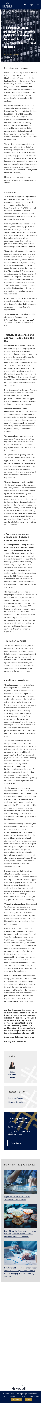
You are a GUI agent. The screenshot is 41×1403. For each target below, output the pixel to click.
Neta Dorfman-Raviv (12, 54)
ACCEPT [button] (28, 1399)
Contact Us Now (16, 1143)
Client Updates (10, 22)
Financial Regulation (16, 1102)
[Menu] (38, 4)
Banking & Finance (15, 1098)
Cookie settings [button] (16, 1399)
